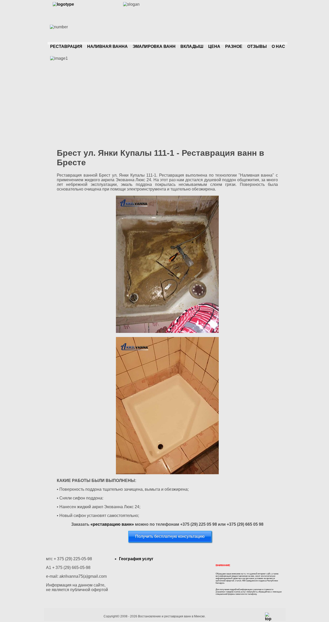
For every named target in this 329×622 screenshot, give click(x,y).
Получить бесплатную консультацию (170, 536)
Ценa (214, 47)
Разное (233, 47)
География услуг (136, 559)
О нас (278, 47)
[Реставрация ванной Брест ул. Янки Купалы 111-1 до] (167, 264)
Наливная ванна (107, 47)
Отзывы (257, 47)
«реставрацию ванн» (112, 524)
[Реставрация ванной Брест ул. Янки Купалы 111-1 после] (167, 405)
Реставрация (66, 47)
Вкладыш (191, 47)
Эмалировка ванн (154, 47)
